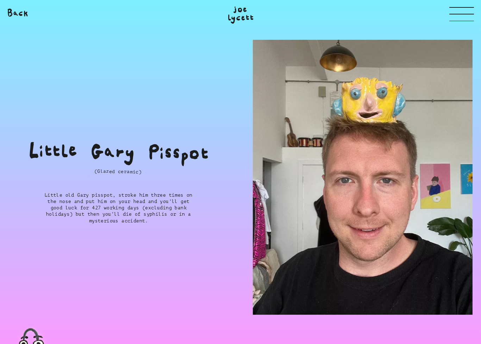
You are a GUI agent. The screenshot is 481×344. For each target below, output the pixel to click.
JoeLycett (240, 13)
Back (18, 13)
